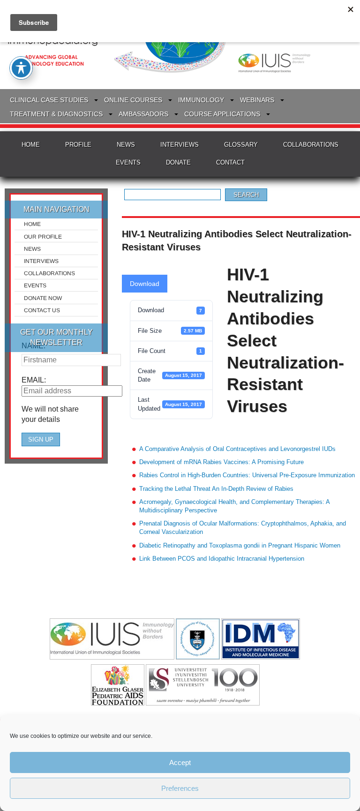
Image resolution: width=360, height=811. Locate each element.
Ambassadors (143, 114)
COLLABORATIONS (310, 144)
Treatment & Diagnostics (56, 114)
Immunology (201, 100)
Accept (180, 762)
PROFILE (78, 144)
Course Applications (222, 114)
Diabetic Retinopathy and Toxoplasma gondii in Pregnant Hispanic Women (239, 545)
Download (144, 283)
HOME (31, 144)
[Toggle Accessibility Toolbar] (21, 68)
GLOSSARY (241, 144)
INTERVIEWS (179, 144)
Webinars (257, 100)
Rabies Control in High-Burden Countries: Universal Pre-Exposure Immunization (247, 475)
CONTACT (230, 162)
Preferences (180, 788)
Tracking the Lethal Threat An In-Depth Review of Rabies (216, 488)
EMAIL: (34, 380)
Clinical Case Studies (49, 100)
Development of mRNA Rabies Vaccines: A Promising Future (221, 462)
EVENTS (128, 162)
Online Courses (133, 100)
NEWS (126, 144)
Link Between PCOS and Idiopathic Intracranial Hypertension (221, 558)
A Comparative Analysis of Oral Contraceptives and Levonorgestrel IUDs (237, 448)
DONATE (178, 162)
